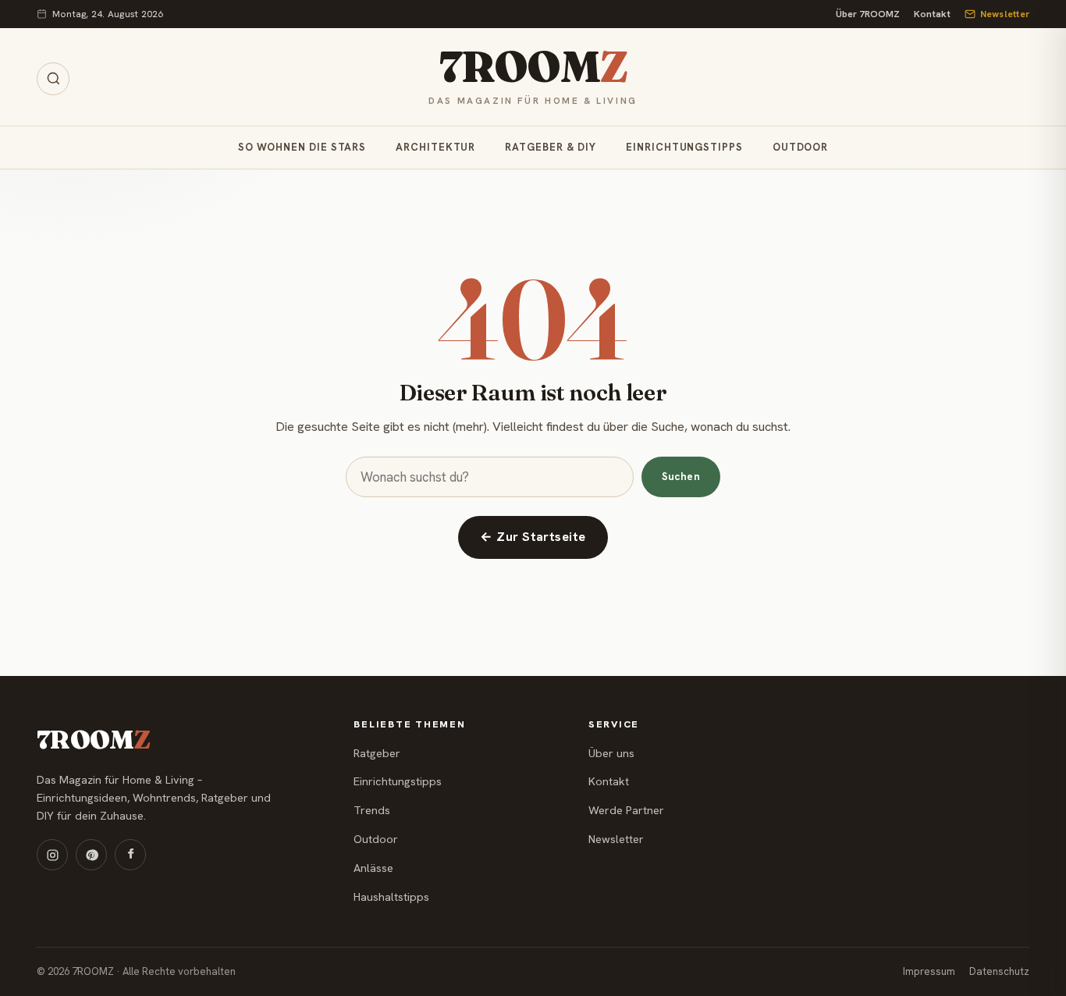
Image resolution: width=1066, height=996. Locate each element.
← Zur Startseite (533, 536)
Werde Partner (626, 810)
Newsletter (1004, 14)
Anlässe (373, 868)
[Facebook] (130, 854)
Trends (372, 810)
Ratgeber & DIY (550, 148)
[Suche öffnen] (53, 78)
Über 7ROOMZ (868, 14)
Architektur (435, 148)
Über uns (611, 753)
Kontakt (932, 14)
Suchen (681, 476)
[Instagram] (52, 854)
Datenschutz (999, 971)
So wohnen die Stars (302, 148)
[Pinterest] (91, 854)
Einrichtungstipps (684, 148)
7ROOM (533, 67)
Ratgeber (377, 753)
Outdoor (800, 148)
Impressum (929, 971)
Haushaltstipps (391, 897)
